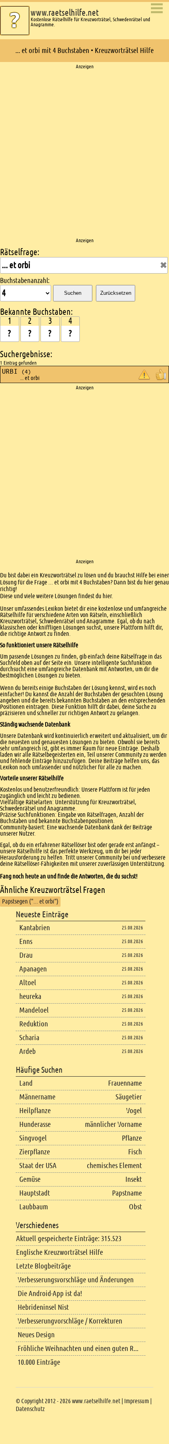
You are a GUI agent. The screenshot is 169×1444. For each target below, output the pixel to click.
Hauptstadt (34, 1193)
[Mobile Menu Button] (157, 9)
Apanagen (33, 969)
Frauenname (125, 1083)
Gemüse (29, 1179)
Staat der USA (38, 1165)
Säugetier (129, 1097)
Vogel (134, 1110)
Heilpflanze (35, 1110)
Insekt (133, 1179)
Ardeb (27, 1051)
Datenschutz (30, 1409)
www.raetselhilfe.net (65, 12)
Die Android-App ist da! (50, 1293)
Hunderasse (35, 1124)
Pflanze (132, 1138)
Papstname (127, 1193)
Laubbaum (33, 1207)
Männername (37, 1097)
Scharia (29, 1037)
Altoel (27, 983)
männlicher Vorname (113, 1124)
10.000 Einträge (39, 1362)
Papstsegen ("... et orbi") (30, 901)
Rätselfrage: (19, 252)
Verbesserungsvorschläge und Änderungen (76, 1280)
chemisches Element (114, 1165)
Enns (25, 941)
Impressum (136, 1401)
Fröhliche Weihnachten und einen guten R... (78, 1348)
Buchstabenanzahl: (25, 280)
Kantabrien (34, 928)
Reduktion (33, 1024)
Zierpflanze (34, 1152)
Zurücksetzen (115, 293)
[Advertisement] (84, 153)
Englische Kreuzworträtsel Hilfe (59, 1252)
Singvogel (33, 1138)
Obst (135, 1207)
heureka (30, 996)
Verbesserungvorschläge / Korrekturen (70, 1321)
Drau (26, 955)
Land (26, 1083)
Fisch (135, 1152)
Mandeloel (34, 1010)
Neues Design (36, 1335)
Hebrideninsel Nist (43, 1307)
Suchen (72, 293)
